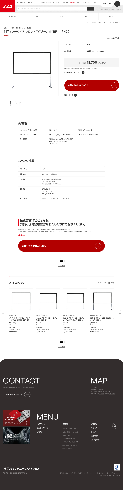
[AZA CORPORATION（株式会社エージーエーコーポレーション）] (7, 6)
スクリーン (17, 315)
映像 (37, 16)
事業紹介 (94, 23)
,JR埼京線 (104, 394)
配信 (86, 16)
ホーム (88, 23)
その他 (111, 16)
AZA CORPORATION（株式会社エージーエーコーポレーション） (21, 469)
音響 (61, 16)
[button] (120, 311)
